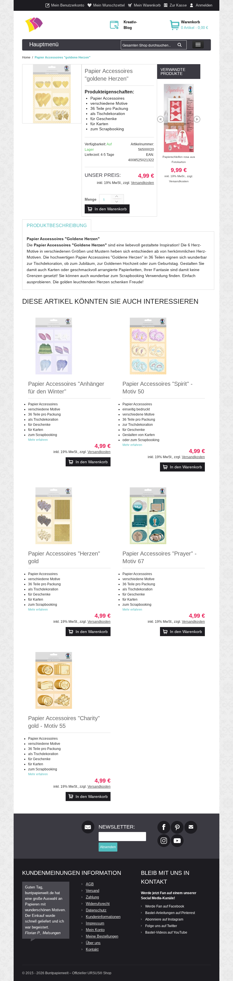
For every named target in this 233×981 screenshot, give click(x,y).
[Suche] (179, 45)
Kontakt (92, 949)
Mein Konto (95, 930)
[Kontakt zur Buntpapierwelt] (190, 823)
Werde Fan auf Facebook (164, 906)
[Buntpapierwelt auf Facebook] (163, 823)
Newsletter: (117, 827)
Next (197, 119)
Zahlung (92, 897)
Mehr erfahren (38, 439)
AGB (90, 884)
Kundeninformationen (103, 917)
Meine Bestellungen (102, 936)
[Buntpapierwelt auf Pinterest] (177, 823)
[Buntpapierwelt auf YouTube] (177, 837)
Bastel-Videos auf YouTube (166, 932)
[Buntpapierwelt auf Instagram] (163, 837)
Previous (160, 119)
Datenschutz (96, 910)
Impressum (95, 923)
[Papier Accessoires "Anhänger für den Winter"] (53, 346)
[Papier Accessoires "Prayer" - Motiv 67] (148, 515)
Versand (92, 890)
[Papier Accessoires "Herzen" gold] (53, 515)
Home (26, 57)
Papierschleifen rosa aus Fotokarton (179, 166)
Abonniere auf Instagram (164, 919)
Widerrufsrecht (98, 904)
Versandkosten (142, 183)
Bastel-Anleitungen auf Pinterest (170, 913)
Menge (90, 199)
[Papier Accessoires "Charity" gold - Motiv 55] (53, 680)
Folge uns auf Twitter (161, 926)
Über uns (93, 943)
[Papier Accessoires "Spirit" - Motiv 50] (148, 346)
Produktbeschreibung (57, 225)
